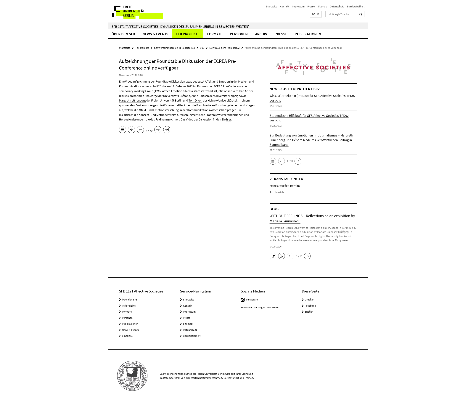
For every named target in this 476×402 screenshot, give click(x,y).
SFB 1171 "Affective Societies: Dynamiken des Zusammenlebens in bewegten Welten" (181, 26)
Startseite (271, 6)
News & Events (155, 34)
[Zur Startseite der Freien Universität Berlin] (139, 11)
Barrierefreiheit (355, 6)
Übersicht (279, 192)
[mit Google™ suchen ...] (360, 14)
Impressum (298, 6)
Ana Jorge (151, 96)
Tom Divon (195, 100)
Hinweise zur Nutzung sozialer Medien (260, 307)
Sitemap (322, 6)
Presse (311, 6)
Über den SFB (123, 34)
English (309, 311)
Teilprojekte (188, 34)
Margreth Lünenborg (132, 100)
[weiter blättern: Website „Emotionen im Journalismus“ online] (157, 130)
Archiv (261, 34)
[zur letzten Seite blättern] (166, 130)
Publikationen (308, 34)
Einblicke (127, 335)
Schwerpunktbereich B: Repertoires (174, 47)
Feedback (310, 305)
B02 (202, 47)
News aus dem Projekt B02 (224, 47)
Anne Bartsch (200, 96)
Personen (239, 34)
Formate (214, 34)
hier (228, 119)
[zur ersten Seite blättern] (131, 130)
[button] (316, 14)
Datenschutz (337, 6)
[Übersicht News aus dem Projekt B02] (122, 130)
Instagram (252, 299)
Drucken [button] (309, 299)
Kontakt (284, 6)
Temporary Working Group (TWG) (140, 91)
